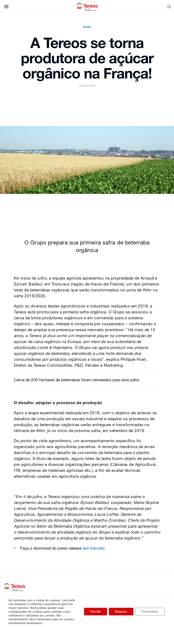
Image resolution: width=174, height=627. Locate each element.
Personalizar (150, 611)
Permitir (95, 611)
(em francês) (94, 548)
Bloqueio (121, 611)
